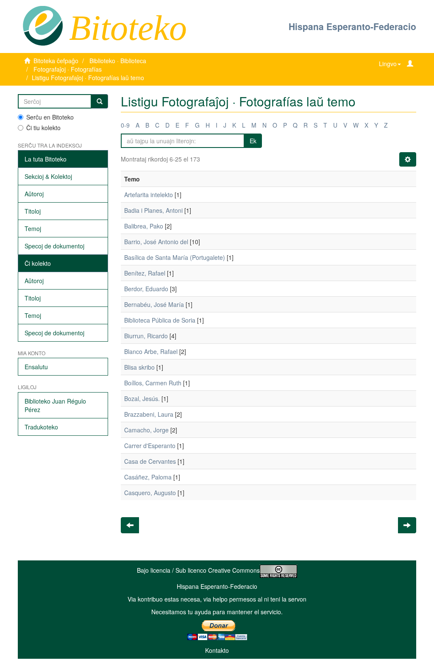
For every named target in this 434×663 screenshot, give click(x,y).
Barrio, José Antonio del (156, 241)
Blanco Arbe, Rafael (151, 351)
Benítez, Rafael (144, 273)
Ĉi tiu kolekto (43, 127)
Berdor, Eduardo (146, 288)
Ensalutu (36, 366)
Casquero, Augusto (150, 492)
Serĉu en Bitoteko (50, 117)
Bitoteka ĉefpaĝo (55, 60)
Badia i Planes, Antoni (153, 210)
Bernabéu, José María (154, 304)
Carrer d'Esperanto (149, 445)
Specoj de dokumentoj (54, 246)
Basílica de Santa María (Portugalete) (174, 257)
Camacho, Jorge (146, 430)
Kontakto (217, 650)
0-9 (125, 125)
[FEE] (42, 25)
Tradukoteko (41, 427)
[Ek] (99, 101)
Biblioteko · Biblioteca (117, 60)
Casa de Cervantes (150, 461)
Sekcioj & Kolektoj (48, 176)
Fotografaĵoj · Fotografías (67, 69)
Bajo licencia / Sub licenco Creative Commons (198, 570)
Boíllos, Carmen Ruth (152, 383)
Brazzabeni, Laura (148, 414)
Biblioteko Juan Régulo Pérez (55, 405)
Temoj (33, 228)
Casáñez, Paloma (148, 477)
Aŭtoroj (34, 193)
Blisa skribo (139, 367)
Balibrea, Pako (143, 226)
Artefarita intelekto (148, 194)
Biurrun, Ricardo (146, 336)
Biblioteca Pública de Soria (159, 320)
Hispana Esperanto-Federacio (352, 26)
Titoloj (33, 211)
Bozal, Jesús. (142, 398)
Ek (253, 140)
